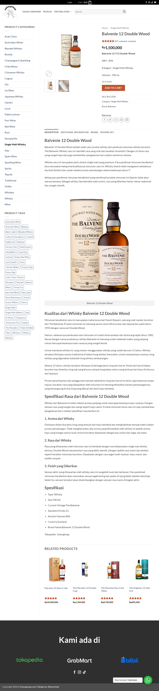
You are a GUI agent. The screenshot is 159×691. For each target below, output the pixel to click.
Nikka (8, 287)
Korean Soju (27, 267)
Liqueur (9, 102)
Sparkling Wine (13, 162)
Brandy (8, 54)
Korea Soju (10, 272)
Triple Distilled (26, 328)
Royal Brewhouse (13, 297)
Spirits (8, 168)
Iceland (9, 257)
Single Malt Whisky (15, 144)
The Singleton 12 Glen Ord (139, 589)
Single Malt (11, 307)
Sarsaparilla (11, 138)
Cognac (9, 78)
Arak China (11, 36)
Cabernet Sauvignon (15, 237)
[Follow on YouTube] (155, 2)
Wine (7, 204)
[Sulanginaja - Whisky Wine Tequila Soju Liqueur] (10, 11)
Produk (47, 11)
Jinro (22, 262)
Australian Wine (13, 222)
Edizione (20, 242)
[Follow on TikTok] (152, 2)
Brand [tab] (94, 132)
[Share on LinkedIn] (127, 119)
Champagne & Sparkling (17, 60)
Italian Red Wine (22, 257)
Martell (19, 282)
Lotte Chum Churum (15, 277)
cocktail (29, 237)
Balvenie (112, 106)
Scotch (27, 297)
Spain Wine (11, 156)
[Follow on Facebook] (146, 2)
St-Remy (9, 317)
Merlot (29, 282)
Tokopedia (50, 534)
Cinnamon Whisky (14, 72)
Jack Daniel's (11, 262)
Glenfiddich (11, 252)
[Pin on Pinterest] (121, 119)
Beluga (25, 227)
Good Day (22, 252)
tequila (25, 322)
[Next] (92, 51)
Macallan (10, 282)
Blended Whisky (13, 48)
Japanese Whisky (14, 96)
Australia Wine (12, 227)
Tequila (8, 174)
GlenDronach (25, 247)
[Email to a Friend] (115, 119)
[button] (69, 2)
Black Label (11, 232)
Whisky (9, 198)
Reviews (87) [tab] (107, 132)
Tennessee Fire (12, 322)
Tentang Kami (62, 11)
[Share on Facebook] (104, 119)
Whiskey (9, 192)
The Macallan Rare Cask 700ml (112, 589)
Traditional (10, 180)
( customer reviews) (125, 41)
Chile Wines (11, 66)
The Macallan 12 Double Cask (84, 589)
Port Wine (10, 120)
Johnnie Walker (12, 267)
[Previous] (49, 51)
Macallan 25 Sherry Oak (56, 588)
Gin (7, 84)
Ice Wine (9, 90)
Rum (7, 132)
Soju (7, 150)
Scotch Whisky (12, 302)
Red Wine (10, 126)
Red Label (26, 292)
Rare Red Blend (12, 292)
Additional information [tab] (75, 132)
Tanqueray (20, 317)
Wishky (9, 338)
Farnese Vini (11, 247)
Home (105, 28)
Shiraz (24, 302)
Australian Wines (14, 42)
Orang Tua (18, 287)
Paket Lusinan (12, 114)
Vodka (8, 186)
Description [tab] (51, 132)
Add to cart (113, 87)
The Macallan (12, 328)
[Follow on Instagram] (149, 2)
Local (7, 108)
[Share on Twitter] (110, 119)
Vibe (8, 333)
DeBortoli (10, 242)
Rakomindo (53, 686)
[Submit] (124, 11)
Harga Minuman (32, 11)
